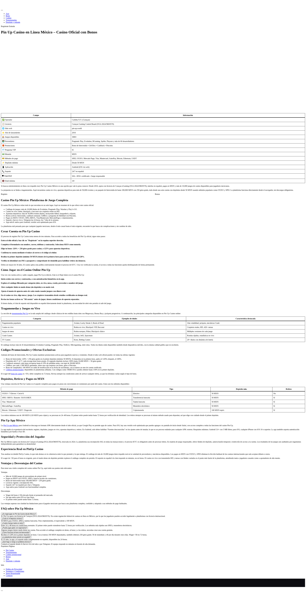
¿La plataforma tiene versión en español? (16, 537)
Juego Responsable (13, 573)
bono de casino (16, 374)
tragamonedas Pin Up (20, 313)
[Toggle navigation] (2, 10)
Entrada (12, 26)
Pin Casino (10, 550)
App (7, 559)
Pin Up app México (10, 425)
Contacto (9, 576)
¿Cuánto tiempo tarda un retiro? (13, 523)
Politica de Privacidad (14, 569)
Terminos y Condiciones (15, 571)
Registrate (4, 26)
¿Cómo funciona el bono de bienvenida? (16, 532)
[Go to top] (2, 590)
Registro (4, 194)
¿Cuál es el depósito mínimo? (12, 518)
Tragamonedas (11, 552)
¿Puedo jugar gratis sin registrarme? (14, 528)
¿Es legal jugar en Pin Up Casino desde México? (19, 514)
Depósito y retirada (13, 561)
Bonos (157, 194)
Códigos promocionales (15, 370)
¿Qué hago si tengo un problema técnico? (16, 542)
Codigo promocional (13, 555)
